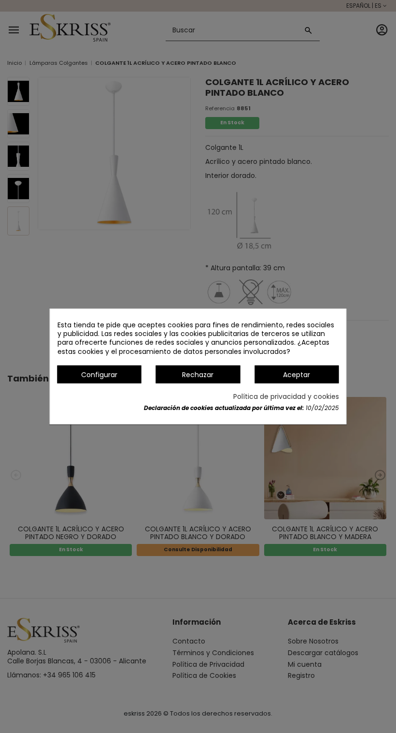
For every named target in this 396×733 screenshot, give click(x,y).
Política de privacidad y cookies (286, 396)
